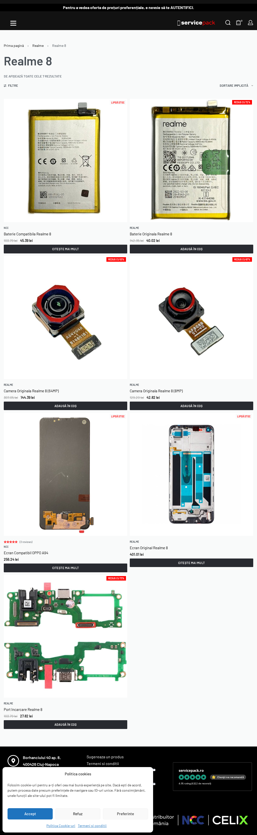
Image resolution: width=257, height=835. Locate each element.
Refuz (78, 813)
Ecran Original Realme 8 (149, 547)
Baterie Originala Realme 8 (151, 234)
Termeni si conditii (92, 825)
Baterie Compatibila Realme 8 (27, 234)
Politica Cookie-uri (60, 825)
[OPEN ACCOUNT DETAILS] (250, 22)
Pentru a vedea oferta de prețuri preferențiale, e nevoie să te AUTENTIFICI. (128, 7)
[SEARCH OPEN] (228, 22)
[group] (65, 317)
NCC (6, 228)
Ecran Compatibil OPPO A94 (26, 552)
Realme (38, 45)
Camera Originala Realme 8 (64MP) (31, 391)
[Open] (13, 23)
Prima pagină (14, 45)
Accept (30, 813)
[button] (191, 249)
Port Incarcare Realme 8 (23, 709)
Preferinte (125, 813)
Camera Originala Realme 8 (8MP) (156, 391)
